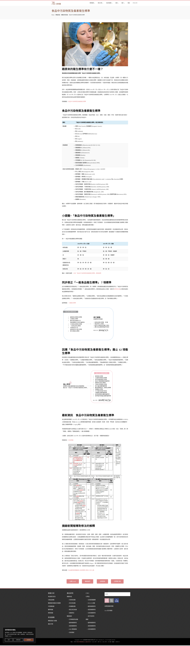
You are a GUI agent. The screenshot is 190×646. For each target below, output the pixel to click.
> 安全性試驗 (71, 603)
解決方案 (100, 2)
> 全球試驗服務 (91, 600)
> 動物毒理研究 (72, 622)
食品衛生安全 (52, 596)
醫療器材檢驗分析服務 (54, 603)
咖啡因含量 (117, 289)
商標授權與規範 (109, 606)
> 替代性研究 (90, 616)
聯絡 (129, 2)
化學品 (88, 596)
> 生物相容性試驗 (72, 619)
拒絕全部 (18, 639)
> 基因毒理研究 (72, 626)
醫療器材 (69, 616)
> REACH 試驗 (90, 603)
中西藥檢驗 (51, 606)
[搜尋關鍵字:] (117, 593)
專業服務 (92, 2)
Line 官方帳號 (108, 610)
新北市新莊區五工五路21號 (83, 641)
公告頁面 (70, 440)
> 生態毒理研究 (91, 613)
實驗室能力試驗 (52, 620)
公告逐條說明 (87, 273)
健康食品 (69, 596)
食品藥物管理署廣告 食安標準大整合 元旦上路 (81, 570)
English (135, 2)
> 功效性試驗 (71, 600)
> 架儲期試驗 (71, 606)
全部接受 (29, 639)
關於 (123, 2)
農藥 (87, 619)
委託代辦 (50, 624)
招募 (116, 2)
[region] (19, 635)
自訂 (9, 639)
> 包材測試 (70, 632)
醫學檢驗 (50, 609)
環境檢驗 (50, 613)
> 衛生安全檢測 (72, 609)
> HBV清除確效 (72, 629)
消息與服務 (108, 2)
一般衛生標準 (72, 303)
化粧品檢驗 (51, 600)
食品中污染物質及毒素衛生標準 (77, 101)
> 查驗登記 (70, 613)
